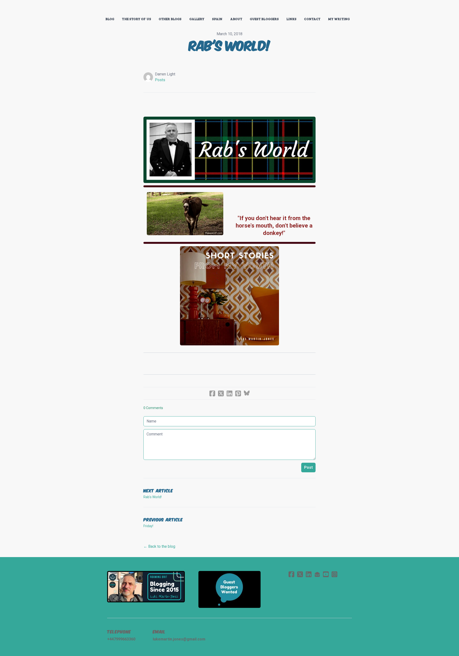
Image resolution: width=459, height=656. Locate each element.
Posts (160, 80)
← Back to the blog (159, 546)
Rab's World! (152, 497)
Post (308, 467)
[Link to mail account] (317, 574)
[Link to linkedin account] (308, 574)
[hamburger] (86, 7)
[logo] (229, 8)
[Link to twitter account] (300, 574)
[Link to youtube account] (326, 574)
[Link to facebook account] (291, 574)
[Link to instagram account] (334, 574)
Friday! (148, 526)
